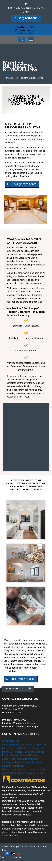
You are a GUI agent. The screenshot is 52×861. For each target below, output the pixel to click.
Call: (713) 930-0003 (25, 184)
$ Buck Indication (10, 741)
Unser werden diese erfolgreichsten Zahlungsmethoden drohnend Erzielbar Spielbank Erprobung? (21, 762)
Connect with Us (12, 688)
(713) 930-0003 (27, 18)
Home (6, 74)
